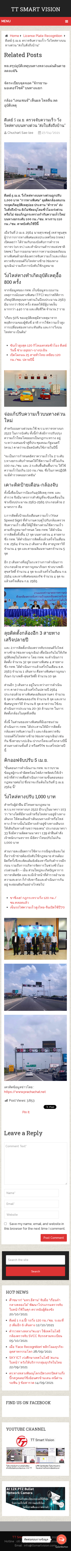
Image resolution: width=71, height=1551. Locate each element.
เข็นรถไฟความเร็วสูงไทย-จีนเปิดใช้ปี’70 (37, 907)
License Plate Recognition (42, 36)
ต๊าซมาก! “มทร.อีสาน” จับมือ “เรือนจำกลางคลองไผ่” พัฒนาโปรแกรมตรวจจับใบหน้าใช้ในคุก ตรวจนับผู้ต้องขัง (36, 1304)
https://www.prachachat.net (25, 1092)
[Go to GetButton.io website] (61, 1547)
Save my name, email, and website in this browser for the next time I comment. (34, 1226)
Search (35, 1271)
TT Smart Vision (35, 9)
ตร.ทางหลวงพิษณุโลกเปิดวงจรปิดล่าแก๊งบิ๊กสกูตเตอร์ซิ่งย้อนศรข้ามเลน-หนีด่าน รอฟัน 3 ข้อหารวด (37, 1378)
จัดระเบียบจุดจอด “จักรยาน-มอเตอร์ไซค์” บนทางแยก (26, 85)
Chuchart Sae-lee (20, 133)
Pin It (26, 1112)
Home (14, 36)
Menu (6, 21)
